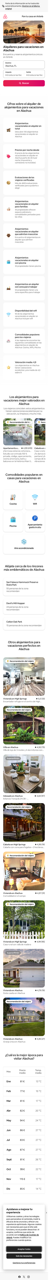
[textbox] (13, 75)
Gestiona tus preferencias (24, 1263)
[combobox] (24, 65)
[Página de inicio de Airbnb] (5, 16)
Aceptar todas (24, 1249)
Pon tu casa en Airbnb (32, 16)
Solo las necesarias (24, 1256)
